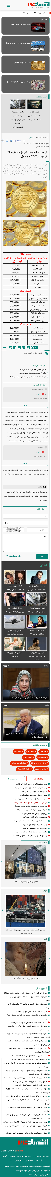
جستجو (12, 1156)
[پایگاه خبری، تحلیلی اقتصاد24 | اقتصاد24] (34, 4)
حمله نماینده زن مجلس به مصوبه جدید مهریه (30, 820)
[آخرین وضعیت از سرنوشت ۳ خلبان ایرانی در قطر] (25, 684)
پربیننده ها (12, 779)
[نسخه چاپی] (2, 141)
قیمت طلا (38, 353)
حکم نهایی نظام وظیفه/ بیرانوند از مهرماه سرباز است (37, 656)
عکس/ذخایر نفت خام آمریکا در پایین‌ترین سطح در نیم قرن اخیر (25, 735)
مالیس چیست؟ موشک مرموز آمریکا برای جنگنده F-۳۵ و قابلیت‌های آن (37, 612)
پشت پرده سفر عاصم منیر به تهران (34, 828)
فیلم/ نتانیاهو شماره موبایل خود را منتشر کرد (31, 787)
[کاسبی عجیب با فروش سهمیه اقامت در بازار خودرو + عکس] (25, 911)
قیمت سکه (28, 353)
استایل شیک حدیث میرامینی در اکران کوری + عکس (15, 612)
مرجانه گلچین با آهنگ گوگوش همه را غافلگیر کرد (29, 1055)
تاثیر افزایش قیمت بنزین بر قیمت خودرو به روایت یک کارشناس (24, 883)
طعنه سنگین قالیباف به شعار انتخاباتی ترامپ (31, 784)
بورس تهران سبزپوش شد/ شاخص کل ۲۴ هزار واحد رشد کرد (25, 1122)
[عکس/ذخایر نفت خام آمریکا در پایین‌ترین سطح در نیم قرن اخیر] (25, 724)
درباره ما (46, 1156)
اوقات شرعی (28, 1160)
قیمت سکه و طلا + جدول (22, 62)
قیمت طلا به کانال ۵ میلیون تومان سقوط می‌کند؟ (28, 376)
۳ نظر (38, 146)
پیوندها (20, 1156)
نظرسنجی (18, 1160)
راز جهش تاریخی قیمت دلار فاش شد (34, 813)
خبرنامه (27, 1156)
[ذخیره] (11, 141)
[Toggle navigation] (6, 5)
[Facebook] (14, 347)
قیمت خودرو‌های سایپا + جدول (20, 24)
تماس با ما (37, 1156)
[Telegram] (19, 347)
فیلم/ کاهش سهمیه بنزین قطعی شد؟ (34, 824)
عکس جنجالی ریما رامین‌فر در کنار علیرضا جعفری (29, 1059)
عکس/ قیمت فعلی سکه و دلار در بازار (32, 373)
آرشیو (5, 1156)
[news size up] (24, 141)
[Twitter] (10, 347)
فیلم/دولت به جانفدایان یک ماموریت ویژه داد (31, 806)
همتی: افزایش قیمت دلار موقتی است (33, 795)
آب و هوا (39, 1160)
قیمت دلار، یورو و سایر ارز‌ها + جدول (18, 82)
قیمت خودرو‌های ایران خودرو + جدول (18, 43)
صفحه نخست (42, 137)
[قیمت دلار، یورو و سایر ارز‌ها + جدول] (38, 85)
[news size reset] (19, 141)
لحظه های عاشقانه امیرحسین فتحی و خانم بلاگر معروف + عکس (15, 590)
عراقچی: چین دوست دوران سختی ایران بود (31, 832)
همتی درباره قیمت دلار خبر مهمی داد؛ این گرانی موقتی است (25, 1077)
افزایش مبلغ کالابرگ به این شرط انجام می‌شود (30, 802)
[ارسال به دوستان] (7, 141)
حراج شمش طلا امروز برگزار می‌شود (33, 369)
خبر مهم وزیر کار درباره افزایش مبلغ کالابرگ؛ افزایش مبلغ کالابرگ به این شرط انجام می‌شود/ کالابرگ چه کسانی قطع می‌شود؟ (28, 1100)
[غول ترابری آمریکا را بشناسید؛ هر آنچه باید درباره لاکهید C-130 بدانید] (14, 622)
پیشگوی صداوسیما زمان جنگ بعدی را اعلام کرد (30, 835)
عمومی (31, 137)
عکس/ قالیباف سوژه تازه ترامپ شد (34, 791)
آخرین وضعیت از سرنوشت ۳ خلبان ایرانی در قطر (29, 697)
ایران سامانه (33, 1174)
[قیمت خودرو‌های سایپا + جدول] (38, 27)
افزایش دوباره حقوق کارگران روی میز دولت (31, 809)
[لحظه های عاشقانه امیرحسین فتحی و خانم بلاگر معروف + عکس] (14, 577)
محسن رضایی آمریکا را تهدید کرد (35, 817)
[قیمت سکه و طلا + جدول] (38, 65)
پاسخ (25, 405)
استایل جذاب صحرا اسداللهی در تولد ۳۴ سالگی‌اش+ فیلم (37, 634)
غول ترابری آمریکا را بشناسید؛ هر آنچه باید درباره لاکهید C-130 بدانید (15, 634)
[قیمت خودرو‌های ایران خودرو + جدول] (38, 46)
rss (11, 1160)
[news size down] (15, 141)
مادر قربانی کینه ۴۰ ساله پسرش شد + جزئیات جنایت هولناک (25, 993)
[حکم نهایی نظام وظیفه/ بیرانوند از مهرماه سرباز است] (36, 644)
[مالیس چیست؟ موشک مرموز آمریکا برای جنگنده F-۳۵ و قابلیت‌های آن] (36, 599)
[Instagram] (23, 347)
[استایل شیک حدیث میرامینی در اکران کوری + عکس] (14, 599)
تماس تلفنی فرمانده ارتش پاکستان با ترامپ (31, 1085)
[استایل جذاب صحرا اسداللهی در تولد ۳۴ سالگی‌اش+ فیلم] (36, 622)
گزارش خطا (28, 347)
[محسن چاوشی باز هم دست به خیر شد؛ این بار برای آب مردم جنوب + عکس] (36, 577)
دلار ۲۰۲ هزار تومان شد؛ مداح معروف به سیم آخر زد (28, 1022)
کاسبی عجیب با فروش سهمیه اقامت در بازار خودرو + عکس (24, 932)
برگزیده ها (38, 779)
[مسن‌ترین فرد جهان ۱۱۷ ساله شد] (14, 644)
